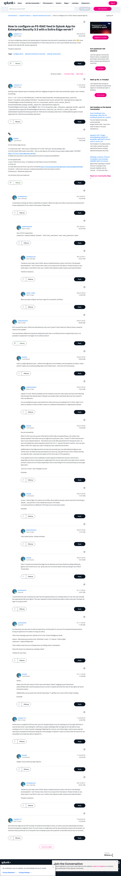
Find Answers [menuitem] (47, 3)
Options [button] (108, 16)
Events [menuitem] (58, 3)
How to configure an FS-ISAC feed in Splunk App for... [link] (70, 15)
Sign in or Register (99, 866)
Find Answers (12, 15)
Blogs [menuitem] (66, 3)
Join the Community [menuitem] (32, 3)
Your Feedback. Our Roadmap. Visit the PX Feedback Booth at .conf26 (100, 115)
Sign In (113, 3)
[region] (28, 870)
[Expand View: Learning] (79, 3)
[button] (84, 22)
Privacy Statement (9, 872)
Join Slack (100, 68)
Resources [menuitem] (85, 3)
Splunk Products (25, 15)
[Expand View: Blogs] (69, 3)
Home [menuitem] (20, 3)
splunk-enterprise (54, 54)
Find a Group (100, 95)
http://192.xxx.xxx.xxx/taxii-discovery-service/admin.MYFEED (61, 167)
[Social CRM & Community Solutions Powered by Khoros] (108, 855)
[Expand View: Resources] (90, 3)
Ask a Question (102, 9)
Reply (79, 63)
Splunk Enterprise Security (42, 15)
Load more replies (46, 847)
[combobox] (49, 9)
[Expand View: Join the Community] (40, 3)
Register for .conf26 (100, 37)
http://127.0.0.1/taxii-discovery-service (21, 153)
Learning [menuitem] (75, 3)
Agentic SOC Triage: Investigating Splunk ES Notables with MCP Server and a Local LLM (100, 138)
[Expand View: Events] (61, 3)
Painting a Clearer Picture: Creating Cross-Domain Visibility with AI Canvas (100, 159)
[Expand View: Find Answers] (53, 3)
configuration (18, 54)
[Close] (53, 867)
